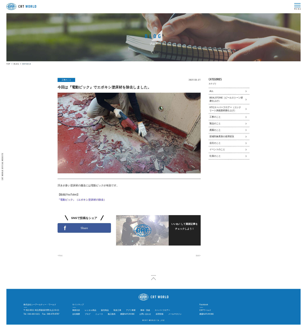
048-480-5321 (34, 314)
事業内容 (76, 310)
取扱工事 (117, 310)
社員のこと (215, 156)
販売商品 (105, 310)
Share (84, 228)
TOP (8, 63)
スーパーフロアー (162, 310)
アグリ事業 (131, 310)
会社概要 (76, 314)
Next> (198, 255)
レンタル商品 (90, 310)
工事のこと (215, 117)
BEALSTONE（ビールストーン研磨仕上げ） (226, 99)
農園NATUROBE (127, 314)
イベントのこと (217, 149)
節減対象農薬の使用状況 (221, 136)
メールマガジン (175, 314)
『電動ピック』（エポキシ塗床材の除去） (82, 199)
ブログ (88, 314)
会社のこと (215, 143)
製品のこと (215, 123)
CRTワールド (205, 310)
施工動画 (111, 314)
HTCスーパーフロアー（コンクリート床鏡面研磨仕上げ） (225, 109)
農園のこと (215, 130)
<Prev (60, 255)
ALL (211, 91)
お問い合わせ (145, 314)
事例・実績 (145, 310)
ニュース (99, 314)
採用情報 (159, 314)
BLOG (16, 63)
